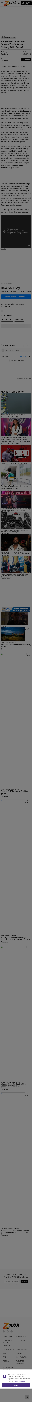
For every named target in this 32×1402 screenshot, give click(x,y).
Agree (16, 1385)
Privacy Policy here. (19, 1381)
